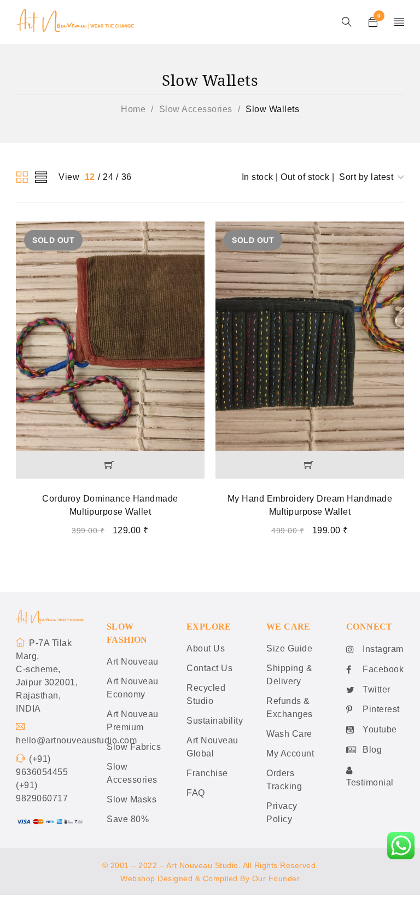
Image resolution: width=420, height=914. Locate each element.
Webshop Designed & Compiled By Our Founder (210, 878)
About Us (205, 648)
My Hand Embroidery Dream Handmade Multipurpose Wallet (310, 505)
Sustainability (214, 720)
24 (108, 177)
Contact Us (209, 668)
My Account (290, 753)
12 (90, 177)
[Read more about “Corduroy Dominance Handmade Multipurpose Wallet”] (110, 465)
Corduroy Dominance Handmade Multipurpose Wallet (110, 505)
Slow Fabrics (134, 747)
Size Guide (289, 648)
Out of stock (305, 177)
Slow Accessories (195, 109)
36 (126, 177)
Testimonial (370, 782)
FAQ (195, 792)
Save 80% (128, 819)
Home (133, 109)
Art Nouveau (133, 661)
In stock (257, 177)
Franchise (207, 773)
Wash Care (289, 733)
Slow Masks (131, 799)
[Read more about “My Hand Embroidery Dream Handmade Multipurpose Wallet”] (309, 465)
